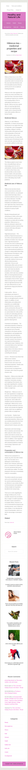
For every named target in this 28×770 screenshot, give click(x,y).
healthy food (8, 744)
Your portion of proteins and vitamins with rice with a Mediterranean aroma (14, 624)
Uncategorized (8, 755)
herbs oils (12, 522)
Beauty (6, 722)
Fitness (6, 729)
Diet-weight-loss (9, 726)
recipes (6, 752)
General (7, 737)
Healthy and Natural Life (14, 15)
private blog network (9, 680)
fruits (6, 733)
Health (6, 741)
